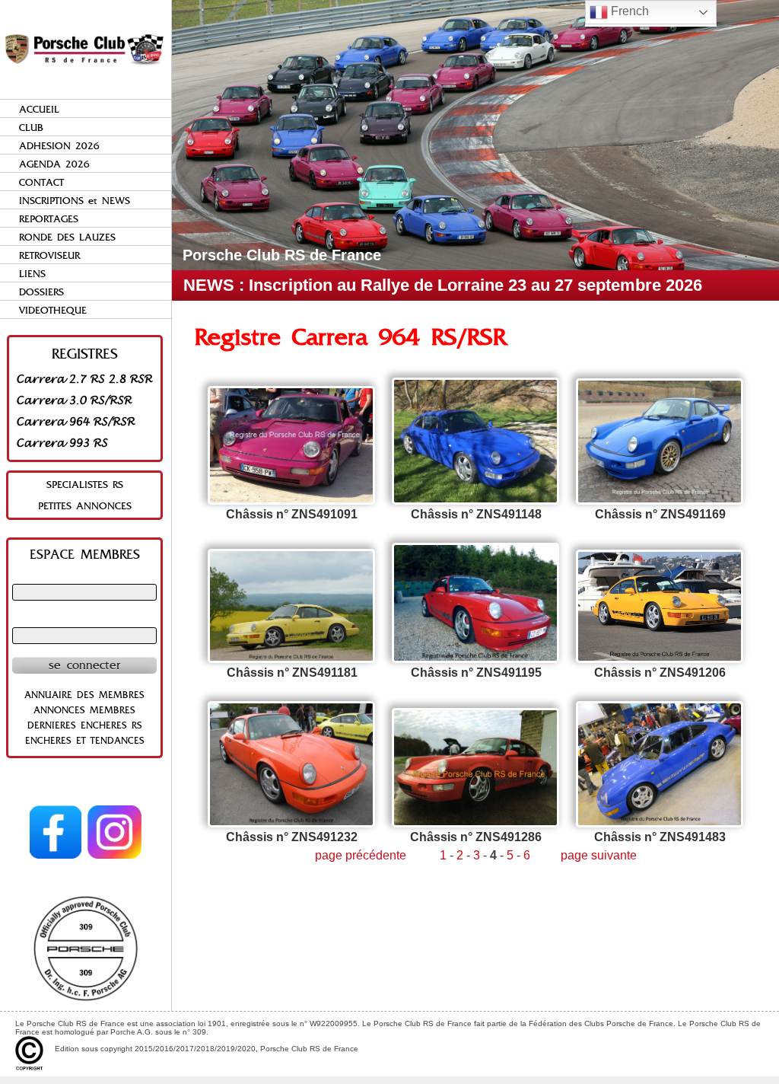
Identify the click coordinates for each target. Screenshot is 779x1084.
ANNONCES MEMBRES (84, 710)
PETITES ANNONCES (85, 506)
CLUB (31, 127)
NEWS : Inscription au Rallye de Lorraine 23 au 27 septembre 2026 (442, 285)
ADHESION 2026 (59, 145)
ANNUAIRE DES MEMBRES (84, 695)
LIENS (32, 273)
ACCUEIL (39, 109)
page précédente (360, 855)
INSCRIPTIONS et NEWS (74, 200)
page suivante (599, 855)
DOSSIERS (41, 292)
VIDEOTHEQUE (53, 310)
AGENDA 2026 (54, 164)
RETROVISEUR (49, 255)
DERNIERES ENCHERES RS (84, 725)
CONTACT (41, 182)
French (628, 11)
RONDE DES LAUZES (67, 237)
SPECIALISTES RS (84, 484)
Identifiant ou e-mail (84, 577)
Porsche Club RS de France (282, 255)
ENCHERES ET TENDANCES (85, 740)
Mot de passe (84, 620)
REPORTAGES (48, 219)
